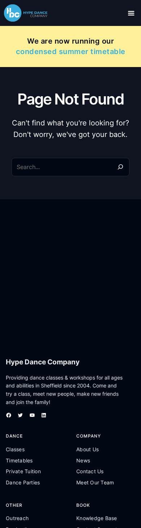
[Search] (120, 167)
